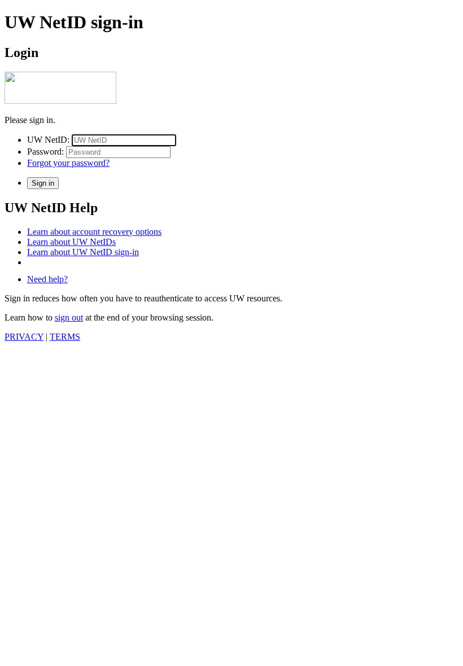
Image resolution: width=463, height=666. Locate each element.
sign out (69, 317)
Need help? (47, 279)
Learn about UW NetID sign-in (83, 252)
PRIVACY (24, 336)
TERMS (65, 336)
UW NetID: (48, 139)
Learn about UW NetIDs (71, 242)
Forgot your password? (68, 163)
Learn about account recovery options (94, 231)
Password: (45, 151)
